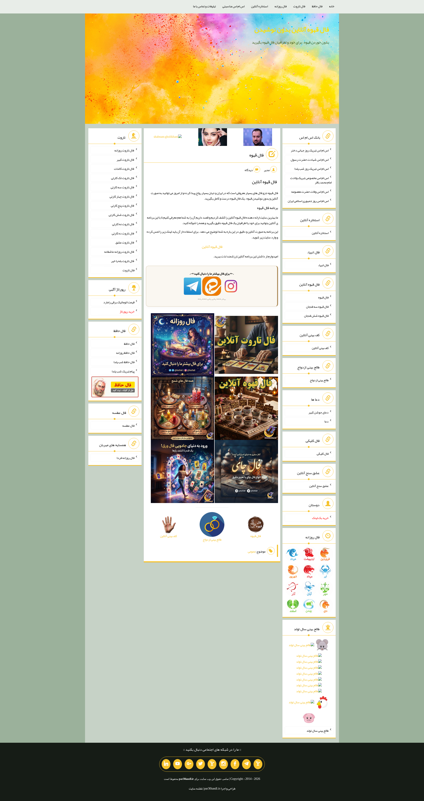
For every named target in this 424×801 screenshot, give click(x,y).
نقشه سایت (196, 788)
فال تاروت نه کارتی (123, 224)
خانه (331, 6)
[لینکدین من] (166, 764)
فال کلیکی (323, 453)
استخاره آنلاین (259, 6)
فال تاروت (299, 6)
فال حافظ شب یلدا (124, 362)
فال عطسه (128, 425)
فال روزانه (280, 6)
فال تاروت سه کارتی (122, 187)
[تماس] (212, 764)
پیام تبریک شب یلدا (123, 371)
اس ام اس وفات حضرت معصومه (310, 191)
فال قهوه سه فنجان (317, 306)
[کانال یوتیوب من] (177, 764)
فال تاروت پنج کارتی (122, 205)
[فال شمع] (182, 409)
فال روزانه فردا (125, 458)
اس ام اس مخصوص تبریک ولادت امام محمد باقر (311, 180)
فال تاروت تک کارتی (122, 178)
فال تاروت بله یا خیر (122, 261)
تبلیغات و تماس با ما (204, 6)
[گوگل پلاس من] (189, 764)
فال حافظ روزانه (125, 353)
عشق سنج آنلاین (319, 485)
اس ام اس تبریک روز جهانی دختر (310, 150)
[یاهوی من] (258, 764)
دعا (326, 421)
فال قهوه (256, 155)
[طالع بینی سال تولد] (309, 682)
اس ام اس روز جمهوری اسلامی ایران (308, 201)
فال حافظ (317, 6)
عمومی (252, 551)
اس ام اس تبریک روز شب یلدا (311, 169)
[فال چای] (246, 472)
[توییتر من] (200, 764)
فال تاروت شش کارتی (121, 215)
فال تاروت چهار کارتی (122, 196)
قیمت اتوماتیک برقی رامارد (118, 302)
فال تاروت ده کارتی (123, 233)
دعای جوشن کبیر (319, 412)
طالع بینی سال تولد (318, 730)
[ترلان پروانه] (212, 138)
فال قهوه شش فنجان (316, 316)
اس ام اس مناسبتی (233, 6)
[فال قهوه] (246, 409)
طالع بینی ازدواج (319, 380)
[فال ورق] (182, 472)
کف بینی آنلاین (320, 348)
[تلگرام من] (246, 764)
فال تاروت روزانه (124, 150)
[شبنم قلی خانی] (168, 137)
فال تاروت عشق (124, 242)
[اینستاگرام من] (223, 764)
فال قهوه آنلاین (212, 246)
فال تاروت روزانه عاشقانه (119, 252)
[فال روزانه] (182, 346)
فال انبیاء (323, 265)
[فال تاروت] (246, 346)
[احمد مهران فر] (257, 138)
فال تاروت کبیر (125, 159)
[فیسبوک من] (235, 764)
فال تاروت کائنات (124, 169)
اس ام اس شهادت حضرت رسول (310, 159)
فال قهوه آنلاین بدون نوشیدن (291, 29)
